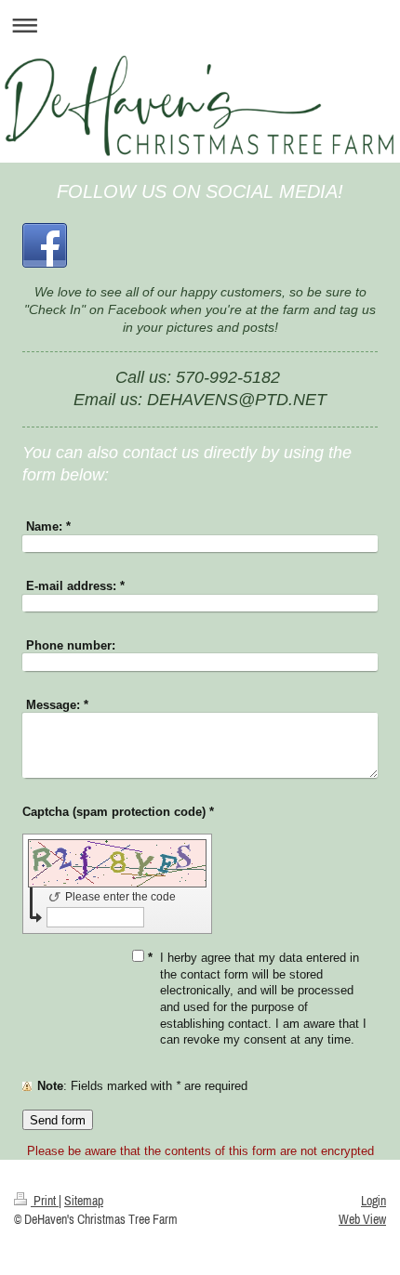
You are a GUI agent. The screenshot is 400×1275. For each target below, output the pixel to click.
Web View (362, 1219)
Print (45, 1200)
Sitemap (83, 1200)
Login (373, 1200)
